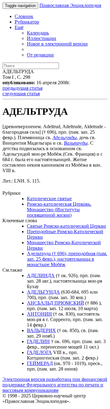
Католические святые (49, 198)
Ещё (19, 27)
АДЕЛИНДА (41, 275)
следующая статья (21, 93)
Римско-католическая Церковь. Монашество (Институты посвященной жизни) (59, 209)
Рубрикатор (27, 21)
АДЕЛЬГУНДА (43, 292)
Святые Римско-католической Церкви (66, 226)
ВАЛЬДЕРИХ (41, 330)
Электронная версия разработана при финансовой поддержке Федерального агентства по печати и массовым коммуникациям (54, 385)
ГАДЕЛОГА (39, 352)
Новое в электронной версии (57, 43)
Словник (24, 16)
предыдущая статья (22, 88)
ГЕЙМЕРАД (40, 363)
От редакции (40, 54)
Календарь (38, 32)
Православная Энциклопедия (70, 5)
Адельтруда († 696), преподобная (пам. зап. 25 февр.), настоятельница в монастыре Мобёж (67, 259)
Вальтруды (76, 143)
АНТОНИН (39, 314)
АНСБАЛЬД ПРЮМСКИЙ (55, 303)
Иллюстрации (41, 38)
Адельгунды (65, 137)
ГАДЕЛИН (38, 341)
